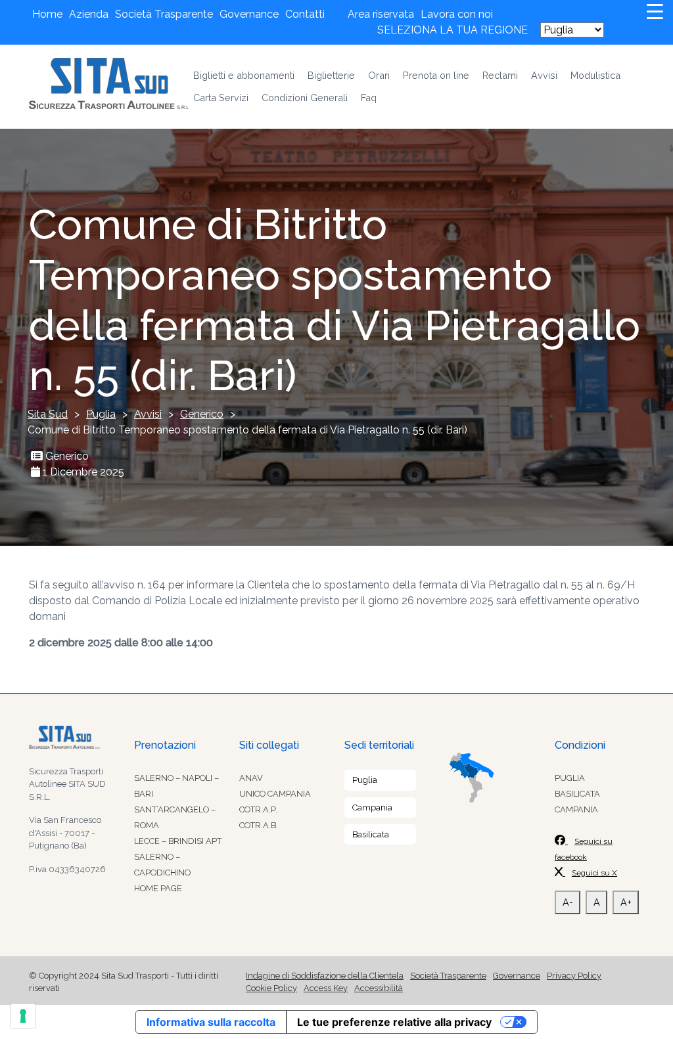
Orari (379, 75)
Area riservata (381, 14)
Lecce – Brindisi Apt (177, 841)
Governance (249, 14)
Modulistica (595, 75)
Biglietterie (331, 75)
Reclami (500, 75)
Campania (372, 807)
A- (568, 902)
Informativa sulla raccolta (211, 1021)
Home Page (158, 888)
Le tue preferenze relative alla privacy (394, 1021)
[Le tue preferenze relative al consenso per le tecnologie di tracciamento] (23, 1016)
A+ (626, 902)
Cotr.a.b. (258, 825)
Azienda (88, 14)
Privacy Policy (574, 976)
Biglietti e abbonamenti (243, 75)
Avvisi (544, 75)
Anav (251, 778)
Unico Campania (275, 794)
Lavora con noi (457, 14)
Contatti (305, 14)
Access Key (326, 988)
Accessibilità (378, 988)
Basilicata (370, 834)
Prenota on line (436, 75)
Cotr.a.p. (258, 809)
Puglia (364, 780)
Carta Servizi (220, 97)
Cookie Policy (271, 988)
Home (47, 14)
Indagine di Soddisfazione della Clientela (325, 976)
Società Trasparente (164, 14)
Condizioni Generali (305, 97)
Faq (369, 97)
